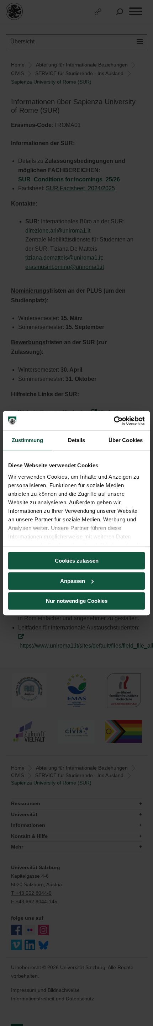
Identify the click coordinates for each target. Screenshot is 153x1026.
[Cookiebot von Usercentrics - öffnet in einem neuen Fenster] (114, 420)
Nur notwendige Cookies (76, 601)
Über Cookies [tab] (126, 440)
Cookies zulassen (77, 561)
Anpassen (72, 581)
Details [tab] (76, 440)
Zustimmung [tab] (27, 440)
